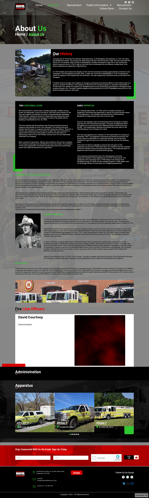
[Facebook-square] (126, 2)
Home (38, 5)
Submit (129, 457)
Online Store (106, 8)
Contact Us (125, 8)
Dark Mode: (140, 495)
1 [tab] (70, 434)
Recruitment (74, 5)
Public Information (97, 5)
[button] (76, 472)
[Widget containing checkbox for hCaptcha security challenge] (106, 458)
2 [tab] (72, 434)
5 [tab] (78, 434)
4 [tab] (76, 434)
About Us (53, 5)
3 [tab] (74, 434)
